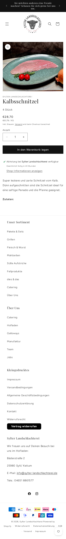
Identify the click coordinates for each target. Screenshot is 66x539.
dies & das (13, 279)
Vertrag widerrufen (24, 426)
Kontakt (11, 411)
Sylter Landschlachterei (31, 521)
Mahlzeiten (13, 255)
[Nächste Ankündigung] (59, 6)
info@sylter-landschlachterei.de (37, 473)
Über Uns (12, 295)
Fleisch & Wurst (16, 247)
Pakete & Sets (15, 231)
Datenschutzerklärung (20, 403)
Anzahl (6, 130)
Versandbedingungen (20, 387)
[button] (7, 24)
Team (10, 349)
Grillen (11, 239)
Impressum (13, 379)
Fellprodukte (14, 271)
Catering (12, 287)
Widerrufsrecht (16, 419)
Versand (18, 124)
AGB (60, 526)
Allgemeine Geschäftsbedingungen (28, 395)
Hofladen (12, 325)
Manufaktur (14, 341)
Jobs (10, 357)
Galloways (13, 333)
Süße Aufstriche (17, 263)
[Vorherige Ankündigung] (6, 6)
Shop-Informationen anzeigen (24, 170)
